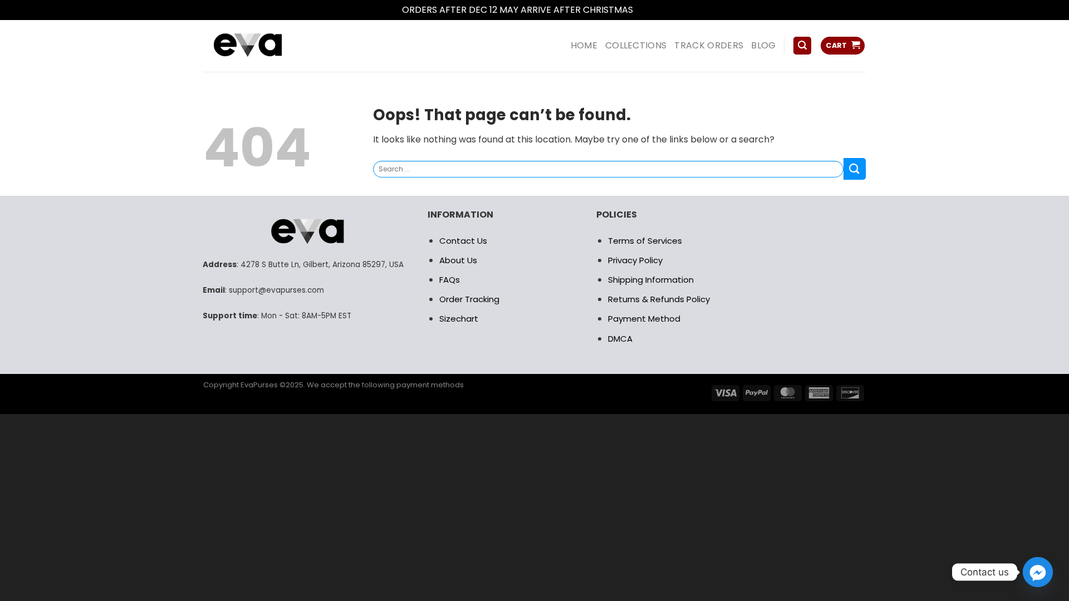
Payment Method (644, 318)
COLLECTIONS (636, 45)
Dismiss (651, 9)
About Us (458, 260)
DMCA (620, 338)
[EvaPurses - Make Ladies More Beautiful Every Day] (275, 46)
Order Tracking (469, 299)
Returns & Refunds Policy (659, 299)
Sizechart (458, 318)
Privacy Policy (635, 260)
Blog (763, 45)
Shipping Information (651, 279)
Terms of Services (645, 241)
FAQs (449, 279)
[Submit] (855, 169)
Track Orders (708, 45)
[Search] (802, 46)
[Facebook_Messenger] (1038, 572)
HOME (584, 45)
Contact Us (463, 241)
